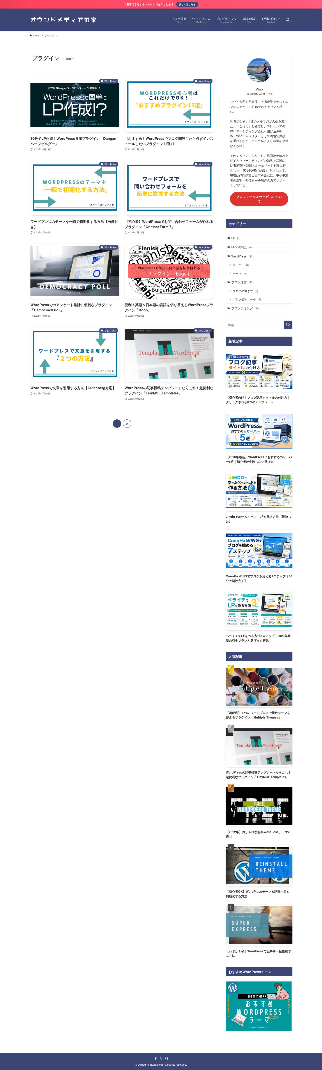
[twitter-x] (161, 1059)
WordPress (242, 256)
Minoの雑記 (242, 247)
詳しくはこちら (187, 4)
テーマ (240, 273)
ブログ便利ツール (247, 299)
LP (235, 238)
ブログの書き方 (245, 291)
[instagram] (166, 1059)
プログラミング (245, 308)
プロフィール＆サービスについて (259, 198)
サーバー (241, 265)
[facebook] (156, 1059)
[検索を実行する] (288, 325)
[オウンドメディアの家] (64, 19)
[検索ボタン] (287, 20)
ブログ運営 (242, 282)
